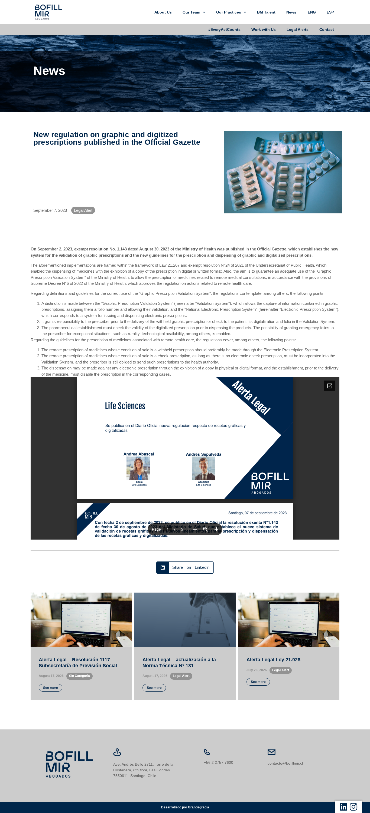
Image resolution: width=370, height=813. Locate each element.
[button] (185, 567)
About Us (163, 12)
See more (50, 688)
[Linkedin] (343, 806)
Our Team (191, 12)
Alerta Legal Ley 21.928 (273, 659)
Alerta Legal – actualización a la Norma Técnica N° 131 (179, 662)
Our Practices (228, 12)
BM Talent (266, 12)
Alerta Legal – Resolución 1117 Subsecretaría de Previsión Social (78, 662)
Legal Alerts (298, 29)
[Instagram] (353, 806)
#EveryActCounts (224, 29)
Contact (326, 29)
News (291, 12)
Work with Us (263, 29)
